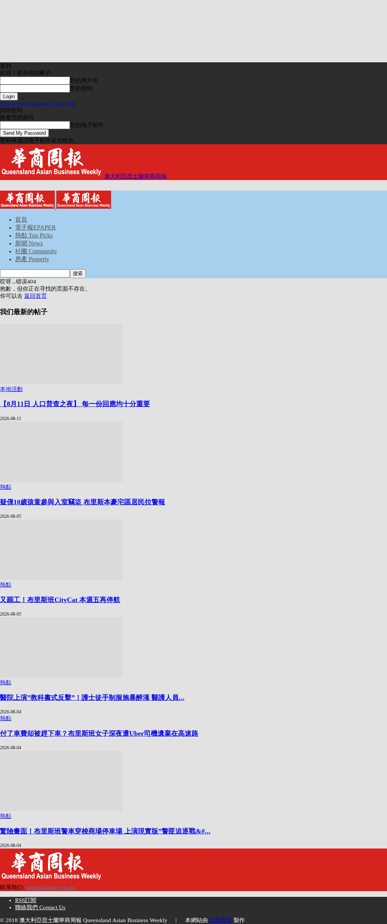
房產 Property (32, 259)
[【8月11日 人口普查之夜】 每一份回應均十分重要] (61, 382)
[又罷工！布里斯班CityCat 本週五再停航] (61, 578)
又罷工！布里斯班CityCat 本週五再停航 (60, 600)
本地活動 (11, 389)
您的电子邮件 (87, 125)
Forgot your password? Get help (38, 103)
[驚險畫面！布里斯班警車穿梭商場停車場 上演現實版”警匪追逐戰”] (61, 809)
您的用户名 (84, 80)
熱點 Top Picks (34, 235)
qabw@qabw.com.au (50, 887)
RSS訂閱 (25, 900)
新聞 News (29, 243)
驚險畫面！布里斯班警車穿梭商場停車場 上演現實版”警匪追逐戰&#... (105, 831)
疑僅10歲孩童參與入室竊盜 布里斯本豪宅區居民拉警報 (82, 502)
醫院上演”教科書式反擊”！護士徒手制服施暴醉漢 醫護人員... (92, 697)
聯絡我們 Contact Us (40, 907)
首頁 (21, 219)
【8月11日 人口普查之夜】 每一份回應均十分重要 (75, 404)
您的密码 (81, 88)
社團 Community (36, 251)
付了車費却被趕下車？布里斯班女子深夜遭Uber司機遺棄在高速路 (99, 733)
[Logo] (28, 207)
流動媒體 (221, 920)
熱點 (5, 487)
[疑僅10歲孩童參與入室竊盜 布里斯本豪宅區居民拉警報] (61, 480)
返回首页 (35, 296)
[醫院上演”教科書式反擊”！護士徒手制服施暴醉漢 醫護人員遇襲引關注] (61, 676)
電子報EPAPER (35, 227)
